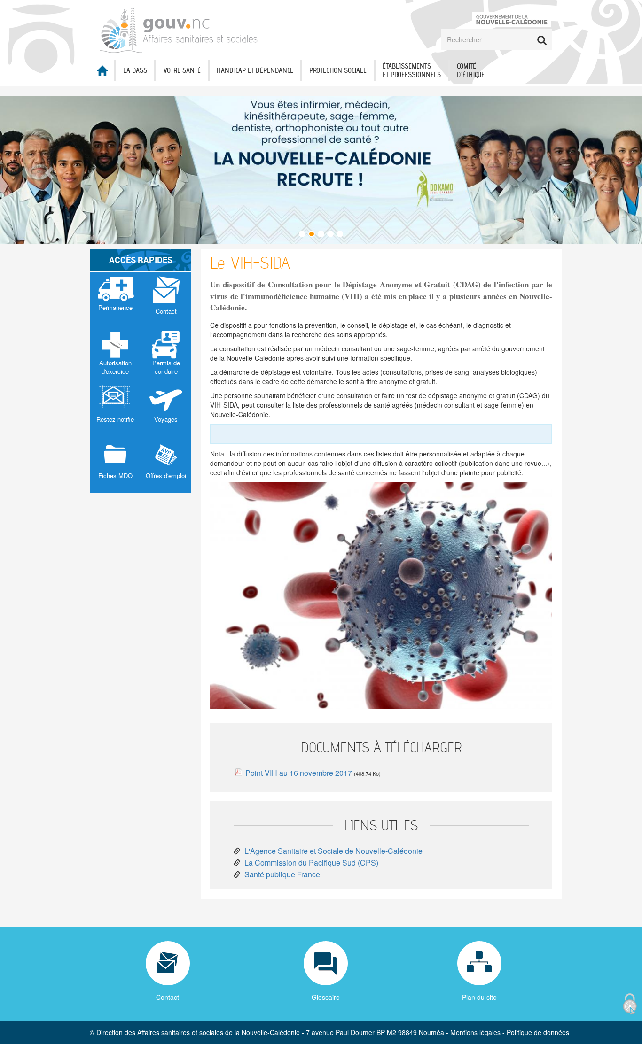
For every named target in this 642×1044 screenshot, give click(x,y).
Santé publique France (282, 874)
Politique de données (538, 1032)
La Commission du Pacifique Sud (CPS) (311, 862)
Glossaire (326, 997)
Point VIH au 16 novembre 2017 (298, 772)
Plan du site (479, 997)
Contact (167, 997)
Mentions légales (475, 1032)
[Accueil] (178, 29)
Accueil (102, 70)
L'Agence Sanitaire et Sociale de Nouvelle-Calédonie (333, 850)
